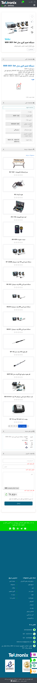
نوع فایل (32, 444)
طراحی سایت (23, 681)
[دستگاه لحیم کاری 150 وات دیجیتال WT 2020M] (18, 252)
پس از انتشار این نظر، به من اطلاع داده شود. (20, 499)
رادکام (18, 681)
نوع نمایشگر (28, 130)
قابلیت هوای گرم (28, 125)
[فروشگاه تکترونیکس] (9, 2)
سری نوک (29, 120)
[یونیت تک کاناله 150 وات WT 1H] (18, 409)
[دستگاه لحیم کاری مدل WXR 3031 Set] (16, 27)
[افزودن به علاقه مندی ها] (32, 16)
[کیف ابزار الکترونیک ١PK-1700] (18, 207)
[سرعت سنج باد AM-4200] (18, 229)
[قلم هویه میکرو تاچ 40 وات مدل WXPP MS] (18, 364)
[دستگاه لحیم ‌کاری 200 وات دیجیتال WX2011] (18, 319)
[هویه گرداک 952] (18, 184)
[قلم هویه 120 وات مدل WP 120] (18, 341)
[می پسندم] (32, 22)
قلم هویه (29, 116)
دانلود (31, 447)
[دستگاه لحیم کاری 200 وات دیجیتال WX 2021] (18, 274)
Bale (33, 665)
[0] (15, 175)
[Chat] (33, 671)
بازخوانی (6, 494)
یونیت (30, 112)
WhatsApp (33, 660)
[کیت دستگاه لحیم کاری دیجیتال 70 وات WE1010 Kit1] (18, 386)
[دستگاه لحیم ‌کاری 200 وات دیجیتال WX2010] (18, 297)
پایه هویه (29, 140)
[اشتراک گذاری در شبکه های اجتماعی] (32, 27)
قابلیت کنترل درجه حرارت (28, 135)
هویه (32, 80)
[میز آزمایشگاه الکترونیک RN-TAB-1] (18, 163)
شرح (31, 437)
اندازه (31, 441)
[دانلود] (26, 447)
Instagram (33, 654)
